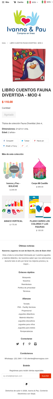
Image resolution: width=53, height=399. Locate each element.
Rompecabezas (26, 331)
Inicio (4, 43)
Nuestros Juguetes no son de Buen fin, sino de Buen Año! (26, 250)
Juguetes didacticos (27, 314)
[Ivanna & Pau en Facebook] (23, 344)
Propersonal (27, 310)
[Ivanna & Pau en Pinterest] (29, 344)
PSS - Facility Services (26, 307)
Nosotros (26, 280)
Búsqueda (26, 277)
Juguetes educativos (26, 320)
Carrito (20, 2)
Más (7, 2)
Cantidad (6, 107)
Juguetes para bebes (26, 327)
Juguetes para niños (26, 324)
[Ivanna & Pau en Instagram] (35, 344)
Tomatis (26, 303)
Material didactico (26, 317)
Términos (26, 291)
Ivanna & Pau (33, 390)
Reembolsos (26, 284)
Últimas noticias (26, 245)
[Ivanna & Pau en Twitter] (17, 344)
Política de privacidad (26, 287)
